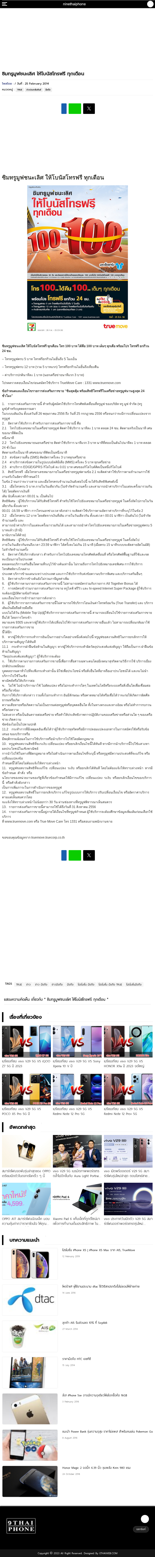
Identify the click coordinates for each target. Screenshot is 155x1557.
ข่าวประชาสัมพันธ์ (33, 89)
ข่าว (28, 984)
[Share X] (89, 108)
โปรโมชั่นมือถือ (133, 984)
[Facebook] (145, 1519)
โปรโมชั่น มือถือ (86, 984)
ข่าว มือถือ (41, 984)
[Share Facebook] (64, 108)
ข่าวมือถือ (57, 984)
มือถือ (47, 89)
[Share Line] (75, 108)
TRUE (19, 89)
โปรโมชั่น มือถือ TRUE (110, 984)
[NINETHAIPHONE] (75, 4)
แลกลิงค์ (141, 1529)
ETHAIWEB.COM (107, 1553)
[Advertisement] (77, 35)
